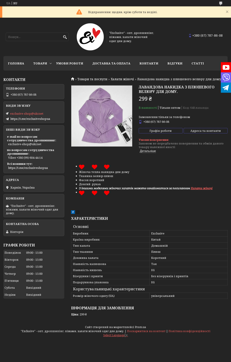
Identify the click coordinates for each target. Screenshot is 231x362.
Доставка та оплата (111, 63)
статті (198, 63)
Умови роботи (69, 63)
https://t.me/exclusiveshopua (30, 119)
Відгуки (174, 63)
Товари (40, 63)
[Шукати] (65, 37)
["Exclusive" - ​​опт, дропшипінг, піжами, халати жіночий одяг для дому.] (90, 36)
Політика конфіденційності (189, 331)
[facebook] (73, 213)
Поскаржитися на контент (146, 331)
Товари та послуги (92, 79)
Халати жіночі (122, 79)
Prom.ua (140, 327)
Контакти (148, 63)
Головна (16, 63)
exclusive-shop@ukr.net (26, 113)
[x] (78, 213)
